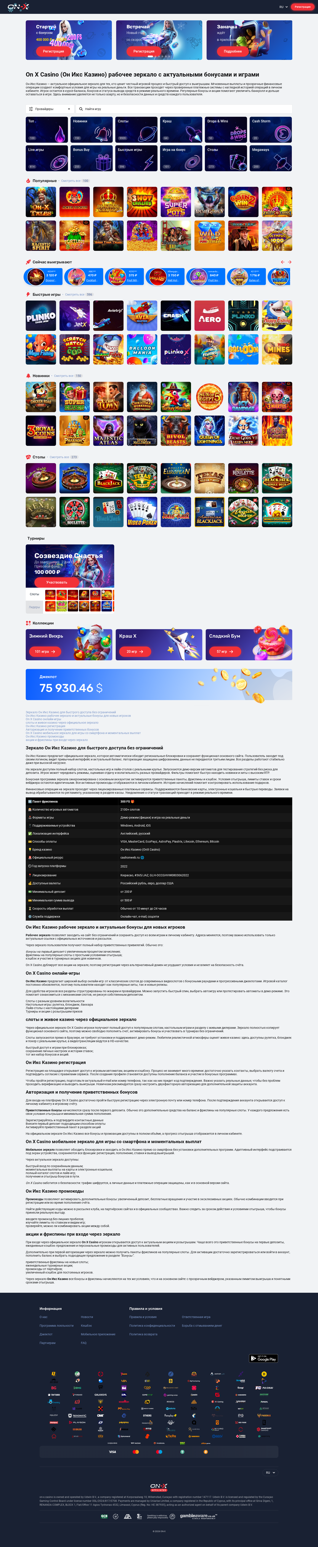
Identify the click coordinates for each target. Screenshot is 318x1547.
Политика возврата (143, 1334)
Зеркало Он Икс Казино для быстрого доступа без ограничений (71, 712)
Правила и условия (143, 1317)
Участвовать (56, 582)
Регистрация (303, 6)
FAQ (84, 1343)
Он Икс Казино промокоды (45, 736)
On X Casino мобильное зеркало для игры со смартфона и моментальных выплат (83, 733)
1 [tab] (150, 56)
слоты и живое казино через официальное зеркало (62, 722)
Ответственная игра (196, 1317)
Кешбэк (86, 1325)
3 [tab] (159, 56)
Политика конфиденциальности (152, 1325)
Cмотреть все (77, 294)
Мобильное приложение (98, 1334)
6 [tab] (169, 56)
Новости (87, 1317)
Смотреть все (73, 180)
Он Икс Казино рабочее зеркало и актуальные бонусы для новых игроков (78, 715)
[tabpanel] (69, 40)
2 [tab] (155, 56)
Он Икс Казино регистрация (45, 726)
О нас (43, 1317)
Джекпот (46, 1334)
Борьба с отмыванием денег (202, 1325)
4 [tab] (162, 56)
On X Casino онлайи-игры (43, 719)
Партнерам (47, 1343)
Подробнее (233, 51)
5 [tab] (166, 56)
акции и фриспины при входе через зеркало (57, 740)
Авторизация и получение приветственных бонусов (62, 729)
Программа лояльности (57, 1325)
